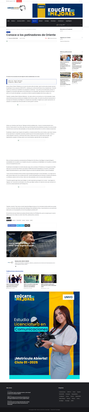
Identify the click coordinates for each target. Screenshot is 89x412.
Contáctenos (60, 20)
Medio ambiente (62, 398)
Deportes (34, 20)
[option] (31, 244)
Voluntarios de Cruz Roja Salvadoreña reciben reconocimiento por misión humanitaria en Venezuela (43, 1)
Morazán (68, 398)
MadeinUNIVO (78, 396)
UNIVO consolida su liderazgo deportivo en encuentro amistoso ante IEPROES (31, 285)
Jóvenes (23, 220)
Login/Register (69, 20)
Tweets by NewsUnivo (64, 41)
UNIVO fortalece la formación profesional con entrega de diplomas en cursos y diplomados (65, 65)
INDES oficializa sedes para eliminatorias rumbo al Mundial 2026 (48, 285)
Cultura (28, 20)
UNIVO (31, 220)
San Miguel (61, 400)
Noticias (13, 20)
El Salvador (68, 394)
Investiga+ (47, 20)
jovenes (67, 396)
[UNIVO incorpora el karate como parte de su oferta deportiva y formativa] (14, 278)
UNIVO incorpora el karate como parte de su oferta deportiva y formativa (12, 285)
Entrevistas (53, 20)
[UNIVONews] (16, 8)
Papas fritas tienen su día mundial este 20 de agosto (77, 81)
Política (78, 398)
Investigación (61, 396)
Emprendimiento (75, 394)
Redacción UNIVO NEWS (13, 38)
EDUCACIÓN (19, 220)
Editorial (40, 20)
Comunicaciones (62, 391)
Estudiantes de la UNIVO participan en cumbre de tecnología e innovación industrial (65, 82)
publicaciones (13, 29)
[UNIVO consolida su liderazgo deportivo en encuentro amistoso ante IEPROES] (31, 278)
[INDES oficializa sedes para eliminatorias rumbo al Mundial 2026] (49, 278)
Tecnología (67, 400)
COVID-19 (69, 391)
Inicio (8, 20)
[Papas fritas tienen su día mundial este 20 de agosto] (77, 75)
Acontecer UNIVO (20, 20)
